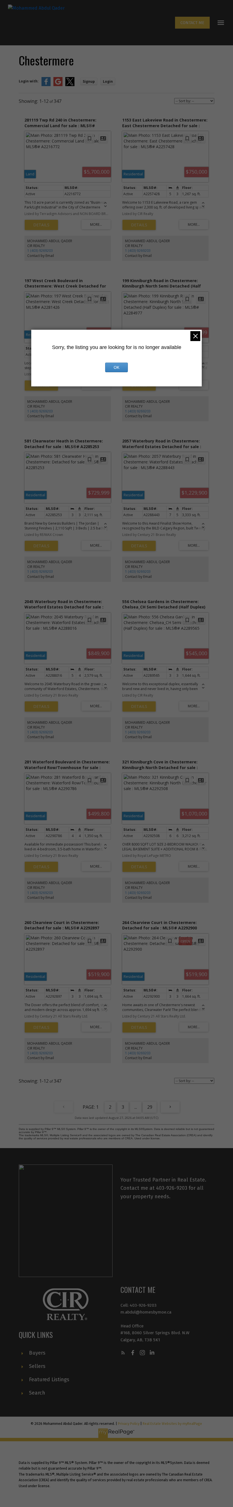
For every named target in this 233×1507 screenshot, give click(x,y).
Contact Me (192, 22)
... (135, 1107)
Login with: (29, 81)
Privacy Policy (129, 1423)
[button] (192, 23)
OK (116, 367)
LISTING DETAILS (41, 225)
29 (149, 1107)
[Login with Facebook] (46, 84)
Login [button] (108, 81)
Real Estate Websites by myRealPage (172, 1423)
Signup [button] (89, 81)
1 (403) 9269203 (40, 250)
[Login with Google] (58, 84)
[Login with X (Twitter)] (69, 84)
